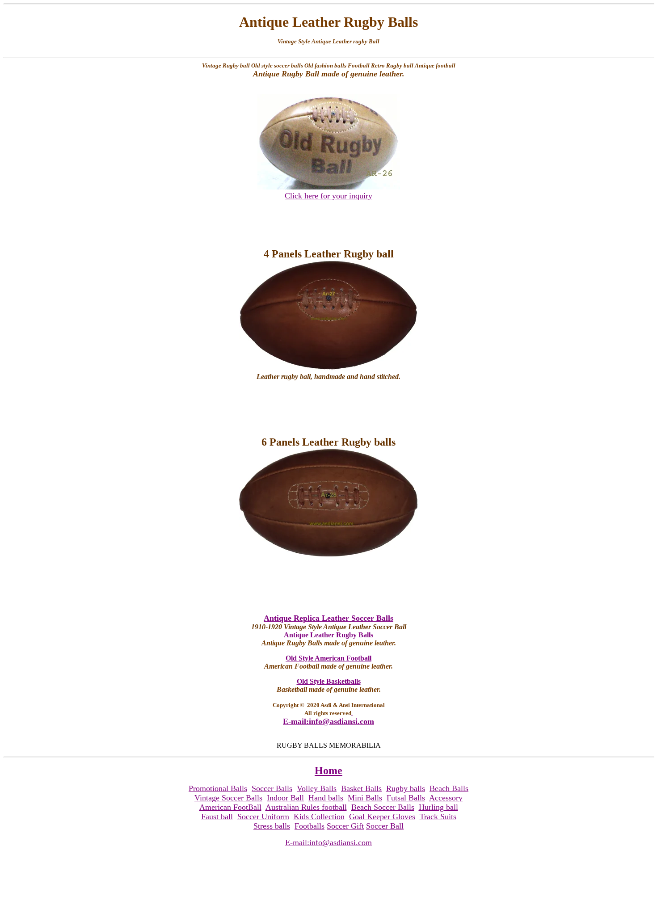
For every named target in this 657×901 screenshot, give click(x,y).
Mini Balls (365, 797)
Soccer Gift (345, 825)
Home (328, 770)
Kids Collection (319, 816)
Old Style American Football (328, 658)
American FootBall (230, 807)
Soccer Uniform (263, 816)
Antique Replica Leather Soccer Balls (328, 618)
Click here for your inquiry (328, 195)
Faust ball (217, 816)
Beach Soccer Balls (382, 807)
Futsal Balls (406, 797)
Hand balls (325, 797)
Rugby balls (405, 788)
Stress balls (271, 825)
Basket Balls (361, 788)
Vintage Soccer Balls (228, 797)
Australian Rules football (306, 807)
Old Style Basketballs (329, 681)
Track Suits (438, 816)
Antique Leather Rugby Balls (328, 635)
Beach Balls (449, 788)
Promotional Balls (218, 788)
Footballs (309, 825)
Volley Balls (317, 788)
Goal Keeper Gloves (382, 816)
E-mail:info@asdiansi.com (328, 721)
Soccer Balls (272, 788)
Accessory (446, 797)
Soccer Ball (385, 825)
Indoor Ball (285, 797)
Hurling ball (438, 807)
